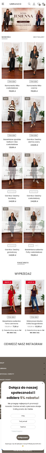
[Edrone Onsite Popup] (23, 226)
